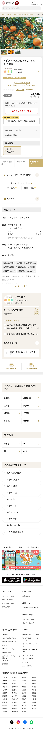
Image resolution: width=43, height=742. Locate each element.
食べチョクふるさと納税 (30, 634)
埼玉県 (24, 684)
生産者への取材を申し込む (31, 608)
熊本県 (24, 708)
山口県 (24, 702)
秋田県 (4, 680)
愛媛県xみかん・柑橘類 (26, 267)
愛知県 (24, 693)
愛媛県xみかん (9, 271)
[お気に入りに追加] (39, 20)
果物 (10, 245)
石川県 (4, 690)
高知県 (24, 705)
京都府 (14, 696)
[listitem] (12, 398)
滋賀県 (4, 696)
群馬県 (14, 684)
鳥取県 (24, 699)
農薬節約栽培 (9, 263)
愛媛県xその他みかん (27, 271)
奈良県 (4, 699)
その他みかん (28, 248)
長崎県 (14, 708)
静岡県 (14, 693)
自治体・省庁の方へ (29, 623)
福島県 (24, 680)
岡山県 (4, 702)
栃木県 (4, 684)
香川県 (4, 705)
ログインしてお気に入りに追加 (23, 121)
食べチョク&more (28, 659)
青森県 (14, 677)
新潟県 (24, 687)
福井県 (14, 690)
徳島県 (34, 702)
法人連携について (28, 619)
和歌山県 (15, 699)
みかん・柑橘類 (21, 245)
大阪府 (24, 696)
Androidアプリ (27, 666)
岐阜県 (4, 693)
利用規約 (5, 645)
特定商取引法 (6, 652)
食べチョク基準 (7, 600)
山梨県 (24, 690)
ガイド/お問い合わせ (9, 638)
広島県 (14, 702)
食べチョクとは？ (8, 596)
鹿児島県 (15, 711)
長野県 (34, 690)
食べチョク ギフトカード (30, 655)
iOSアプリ (25, 662)
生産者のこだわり (11, 321)
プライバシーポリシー (9, 649)
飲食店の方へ (6, 607)
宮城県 (34, 677)
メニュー (39, 4)
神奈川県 (15, 687)
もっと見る (23, 286)
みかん (17, 248)
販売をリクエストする (21, 111)
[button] (21, 182)
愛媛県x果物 (9, 267)
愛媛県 (11, 255)
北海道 (4, 677)
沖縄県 (24, 711)
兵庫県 (34, 696)
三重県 (34, 693)
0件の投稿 (29, 90)
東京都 (4, 687)
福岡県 (34, 705)
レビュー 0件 (20, 90)
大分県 (34, 708)
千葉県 (34, 684)
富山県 (34, 687)
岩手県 (24, 677)
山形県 (14, 680)
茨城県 (34, 680)
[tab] (7, 163)
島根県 (34, 699)
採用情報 (5, 664)
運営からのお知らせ (9, 642)
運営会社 (5, 634)
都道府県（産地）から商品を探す (15, 673)
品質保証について (8, 603)
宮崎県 (4, 711)
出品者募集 (26, 596)
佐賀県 (4, 708)
